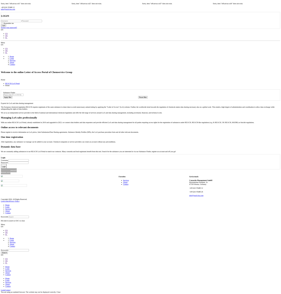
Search (4, 253)
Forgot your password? (9, 28)
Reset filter (143, 97)
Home (7, 205)
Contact (125, 184)
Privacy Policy (14, 201)
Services (126, 180)
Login (4, 167)
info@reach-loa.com (8, 9)
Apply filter (8, 97)
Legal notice (5, 201)
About (125, 182)
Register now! (5, 172)
